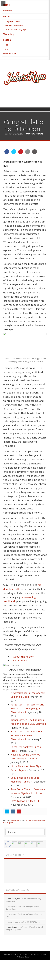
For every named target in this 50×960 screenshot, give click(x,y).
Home (6, 4)
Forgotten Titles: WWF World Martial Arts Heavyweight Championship (27, 708)
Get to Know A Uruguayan (16, 29)
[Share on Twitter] (13, 153)
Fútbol (6, 16)
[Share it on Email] (27, 153)
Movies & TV (9, 53)
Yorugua (11, 906)
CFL (6, 49)
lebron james (31, 820)
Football (7, 39)
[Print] (34, 153)
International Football (14, 25)
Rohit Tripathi (25, 954)
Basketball (15, 820)
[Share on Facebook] (6, 153)
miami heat (40, 820)
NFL (6, 45)
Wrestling (8, 34)
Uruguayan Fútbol (12, 21)
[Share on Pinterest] (20, 153)
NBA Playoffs (8, 822)
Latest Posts (20, 660)
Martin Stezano (34, 134)
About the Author (23, 656)
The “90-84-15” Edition (32, 922)
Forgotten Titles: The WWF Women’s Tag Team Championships (26, 735)
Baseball (7, 10)
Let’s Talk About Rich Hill (25, 800)
